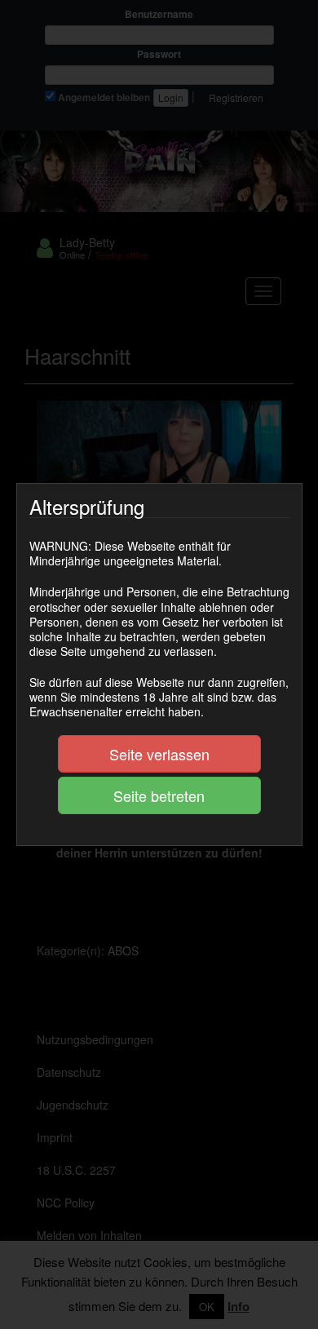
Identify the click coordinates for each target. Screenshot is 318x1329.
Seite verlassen (159, 753)
